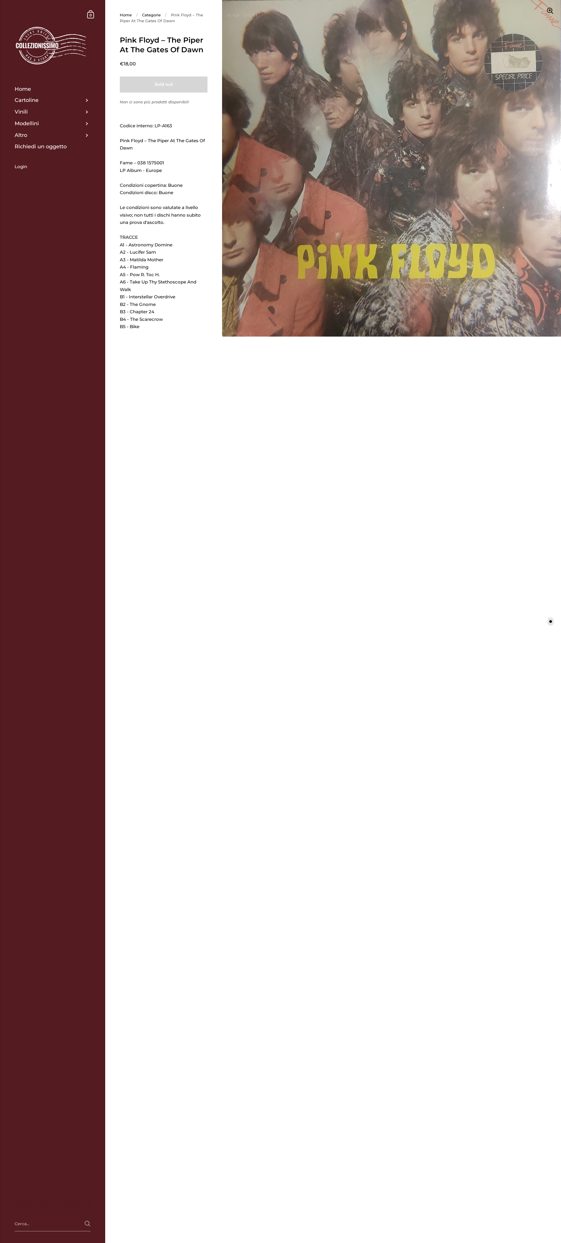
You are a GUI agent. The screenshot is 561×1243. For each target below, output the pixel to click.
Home (126, 15)
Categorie (151, 15)
